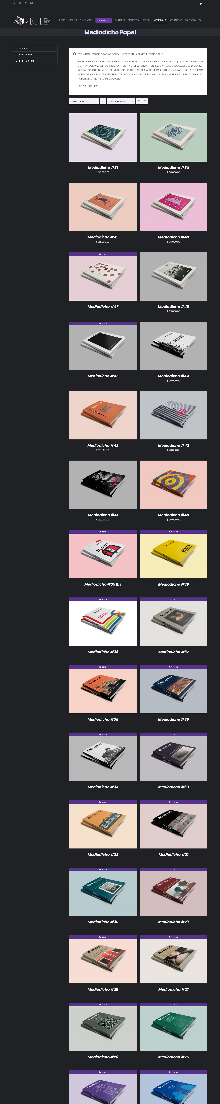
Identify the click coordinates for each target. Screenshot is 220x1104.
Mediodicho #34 (102, 787)
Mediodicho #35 (173, 719)
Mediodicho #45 (103, 376)
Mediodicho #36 (103, 719)
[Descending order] (103, 101)
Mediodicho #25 (173, 1057)
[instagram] (14, 2)
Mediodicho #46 (173, 306)
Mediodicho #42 (173, 445)
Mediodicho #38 (103, 652)
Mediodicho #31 (173, 854)
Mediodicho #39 (173, 584)
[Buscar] (200, 20)
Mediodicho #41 (103, 515)
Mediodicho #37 (173, 652)
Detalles (116, 138)
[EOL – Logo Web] (31, 17)
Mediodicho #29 (173, 922)
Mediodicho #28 (103, 989)
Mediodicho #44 (173, 376)
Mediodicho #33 (173, 787)
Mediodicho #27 (173, 989)
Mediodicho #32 (103, 854)
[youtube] (31, 2)
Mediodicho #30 (103, 922)
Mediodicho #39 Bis (102, 584)
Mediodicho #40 (173, 515)
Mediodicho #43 (102, 445)
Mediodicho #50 (173, 167)
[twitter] (20, 2)
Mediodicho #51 (103, 167)
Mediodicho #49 (102, 237)
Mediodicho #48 (173, 237)
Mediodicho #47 (103, 306)
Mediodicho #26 (103, 1057)
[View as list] (145, 101)
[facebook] (26, 2)
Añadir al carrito (95, 138)
